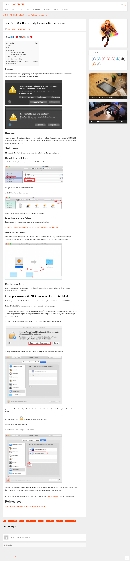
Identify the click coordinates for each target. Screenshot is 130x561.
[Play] (91, 122)
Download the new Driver (18, 55)
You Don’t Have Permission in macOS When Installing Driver (25, 506)
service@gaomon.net (53, 496)
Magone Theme (17, 556)
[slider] (106, 121)
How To (56, 9)
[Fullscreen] (125, 122)
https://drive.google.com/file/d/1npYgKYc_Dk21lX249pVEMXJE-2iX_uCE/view (31, 227)
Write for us (36, 9)
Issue (9, 45)
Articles (14, 9)
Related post (12, 63)
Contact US (46, 9)
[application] (108, 112)
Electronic (65, 9)
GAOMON (18, 4)
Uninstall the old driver (18, 52)
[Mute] (122, 122)
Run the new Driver (16, 59)
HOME (6, 9)
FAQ (21, 9)
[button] (108, 112)
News (27, 9)
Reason (10, 48)
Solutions (11, 50)
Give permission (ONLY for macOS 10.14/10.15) (23, 61)
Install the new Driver (17, 57)
